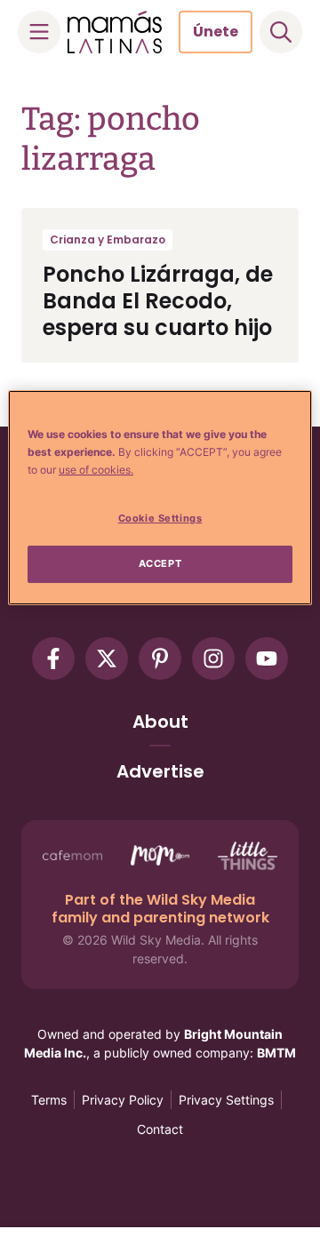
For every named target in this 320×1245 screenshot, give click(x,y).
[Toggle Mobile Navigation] (39, 32)
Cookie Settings (160, 519)
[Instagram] (213, 658)
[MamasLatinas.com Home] (115, 32)
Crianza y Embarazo (107, 239)
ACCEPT (160, 563)
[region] (160, 497)
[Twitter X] (106, 658)
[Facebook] (53, 658)
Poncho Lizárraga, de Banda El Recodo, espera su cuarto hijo (158, 300)
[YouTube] (266, 658)
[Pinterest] (160, 658)
